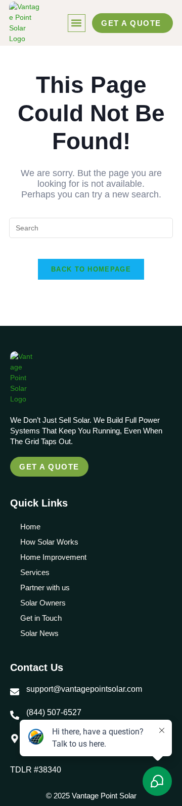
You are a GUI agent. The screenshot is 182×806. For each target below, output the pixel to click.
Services (35, 572)
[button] (76, 23)
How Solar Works (49, 542)
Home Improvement (53, 557)
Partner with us (45, 587)
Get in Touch (41, 618)
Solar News (39, 633)
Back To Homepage (91, 269)
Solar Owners (43, 602)
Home (30, 526)
